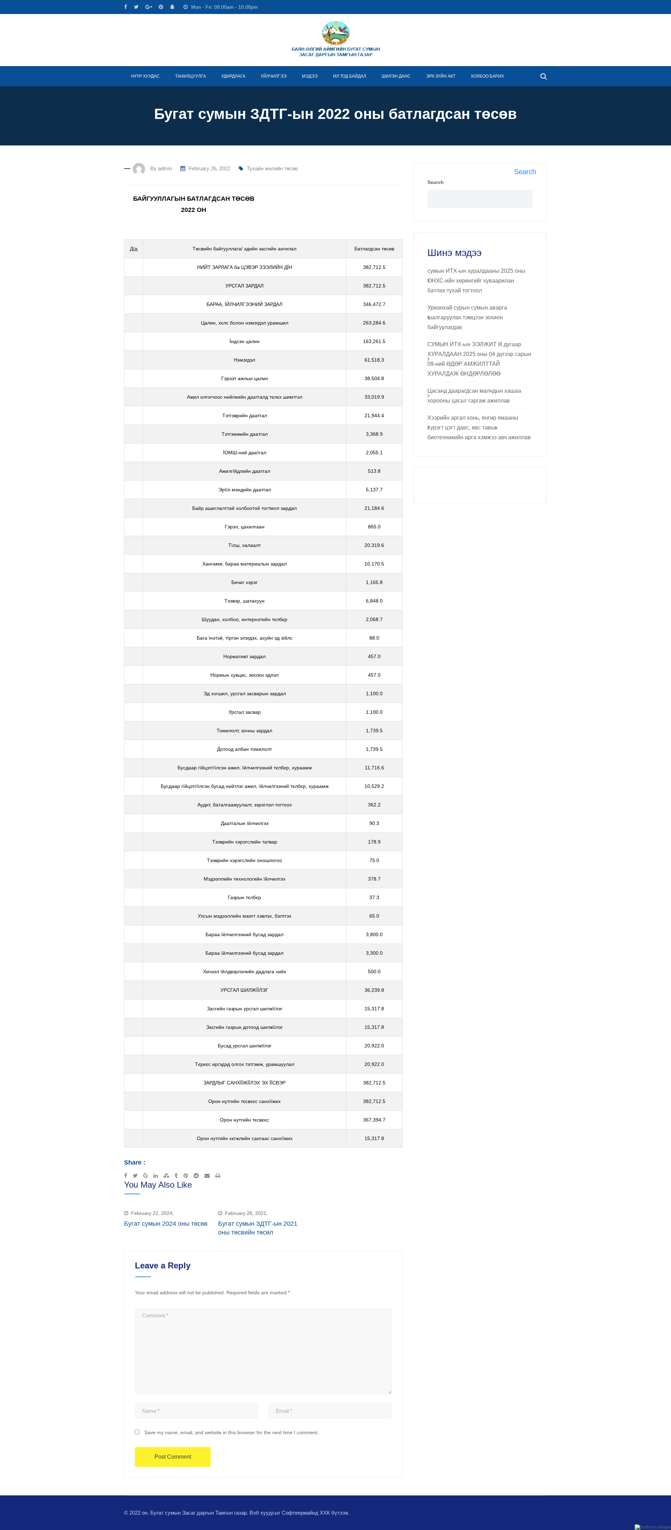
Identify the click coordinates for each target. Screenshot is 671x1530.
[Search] (543, 76)
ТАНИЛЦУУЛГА (190, 76)
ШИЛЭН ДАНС (396, 76)
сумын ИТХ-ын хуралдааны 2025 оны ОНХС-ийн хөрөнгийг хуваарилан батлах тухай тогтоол (476, 280)
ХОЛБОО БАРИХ (487, 76)
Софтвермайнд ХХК (306, 1513)
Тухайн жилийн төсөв (272, 168)
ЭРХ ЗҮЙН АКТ (440, 76)
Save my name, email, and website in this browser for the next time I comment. (231, 1432)
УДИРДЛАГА (233, 76)
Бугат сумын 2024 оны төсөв (166, 1223)
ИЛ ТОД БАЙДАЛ (349, 76)
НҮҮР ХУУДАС (145, 76)
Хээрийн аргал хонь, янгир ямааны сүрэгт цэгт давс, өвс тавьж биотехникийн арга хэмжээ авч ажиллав (479, 427)
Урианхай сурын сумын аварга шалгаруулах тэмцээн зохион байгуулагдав (467, 317)
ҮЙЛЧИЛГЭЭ (274, 76)
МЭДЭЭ (310, 76)
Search (435, 182)
